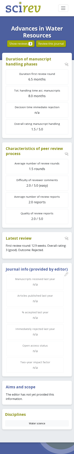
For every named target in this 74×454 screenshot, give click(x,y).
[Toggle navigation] (63, 8)
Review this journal (51, 44)
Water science (37, 423)
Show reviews (20, 44)
